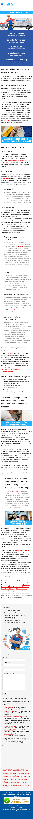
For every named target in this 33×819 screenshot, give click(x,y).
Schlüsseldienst (24, 587)
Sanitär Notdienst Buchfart (14, 779)
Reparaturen (16, 47)
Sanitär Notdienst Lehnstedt (18, 770)
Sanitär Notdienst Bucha (21, 775)
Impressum (13, 807)
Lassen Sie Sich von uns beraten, (16, 309)
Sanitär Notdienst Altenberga (14, 784)
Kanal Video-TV (9, 730)
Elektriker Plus (15, 809)
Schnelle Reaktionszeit (16, 40)
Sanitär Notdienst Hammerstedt (22, 773)
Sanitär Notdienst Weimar (13, 785)
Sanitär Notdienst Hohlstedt (16, 776)
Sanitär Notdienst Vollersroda (14, 781)
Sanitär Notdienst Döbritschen (9, 769)
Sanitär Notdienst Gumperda (12, 787)
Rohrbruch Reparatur (11, 711)
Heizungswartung (10, 726)
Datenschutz (19, 807)
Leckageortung (9, 734)
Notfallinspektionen (16, 53)
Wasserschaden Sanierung (13, 717)
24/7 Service (6, 120)
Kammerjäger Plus (7, 809)
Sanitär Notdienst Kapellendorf (13, 778)
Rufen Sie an (5, 178)
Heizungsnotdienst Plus (25, 809)
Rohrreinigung (9, 707)
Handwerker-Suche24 (11, 794)
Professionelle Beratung (16, 60)
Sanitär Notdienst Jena (14, 782)
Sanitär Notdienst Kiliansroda (8, 775)
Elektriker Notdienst (13, 587)
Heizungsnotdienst (21, 589)
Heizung (20, 246)
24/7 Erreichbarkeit (16, 33)
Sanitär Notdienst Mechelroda (23, 772)
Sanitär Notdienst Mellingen (8, 773)
